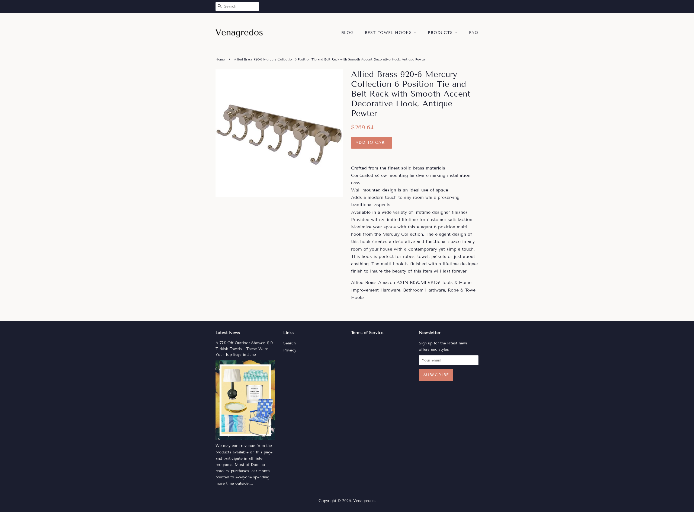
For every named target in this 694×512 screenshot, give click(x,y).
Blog (347, 32)
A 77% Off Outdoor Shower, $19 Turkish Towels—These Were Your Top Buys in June (244, 349)
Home (220, 59)
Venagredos (364, 500)
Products (441, 32)
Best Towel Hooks (389, 32)
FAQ (473, 32)
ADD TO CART (371, 142)
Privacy (289, 350)
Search (289, 343)
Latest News (228, 332)
